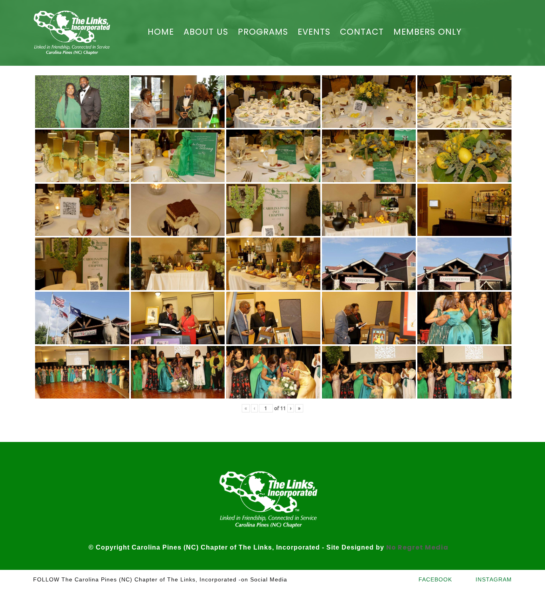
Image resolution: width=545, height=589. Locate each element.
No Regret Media (417, 547)
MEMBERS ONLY (427, 31)
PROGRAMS (263, 31)
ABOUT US (206, 31)
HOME (161, 31)
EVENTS (314, 31)
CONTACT (362, 31)
